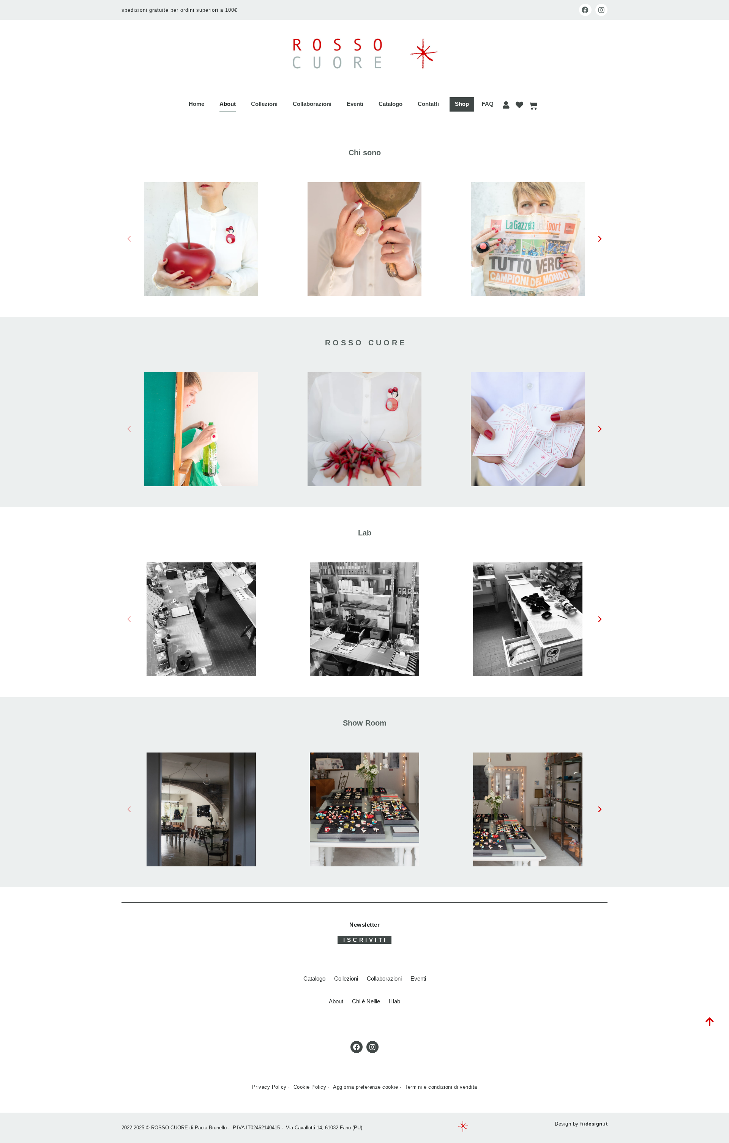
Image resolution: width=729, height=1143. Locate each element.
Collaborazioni (312, 104)
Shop (462, 104)
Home (196, 104)
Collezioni (264, 104)
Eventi (355, 104)
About (227, 104)
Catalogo (390, 104)
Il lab (394, 1001)
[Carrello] (533, 105)
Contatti (428, 104)
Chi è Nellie (366, 1001)
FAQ (488, 104)
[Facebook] (585, 10)
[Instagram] (601, 10)
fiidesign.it (594, 1124)
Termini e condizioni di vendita (441, 1087)
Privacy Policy (269, 1087)
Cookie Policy (310, 1087)
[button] (129, 239)
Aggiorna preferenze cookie (365, 1087)
